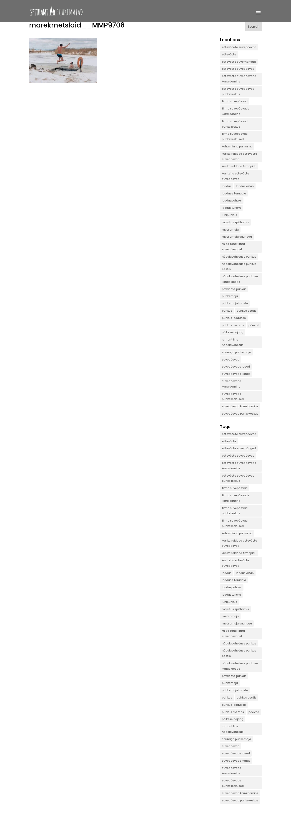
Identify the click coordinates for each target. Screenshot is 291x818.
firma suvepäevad (235, 101)
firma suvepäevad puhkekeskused (235, 136)
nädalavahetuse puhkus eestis (239, 266)
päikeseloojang (232, 332)
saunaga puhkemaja (236, 352)
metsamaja (230, 229)
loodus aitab (245, 186)
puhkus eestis (246, 311)
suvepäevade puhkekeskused (233, 396)
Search (253, 26)
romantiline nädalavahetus (232, 342)
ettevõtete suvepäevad (239, 47)
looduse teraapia (234, 193)
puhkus (227, 311)
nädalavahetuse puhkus (239, 257)
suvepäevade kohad (236, 374)
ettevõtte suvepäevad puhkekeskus (238, 91)
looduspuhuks (232, 200)
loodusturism (231, 208)
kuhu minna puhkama (237, 146)
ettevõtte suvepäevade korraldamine (239, 78)
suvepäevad (230, 359)
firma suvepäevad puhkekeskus (235, 124)
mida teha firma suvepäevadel (233, 246)
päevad (253, 325)
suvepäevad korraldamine (240, 406)
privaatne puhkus (234, 289)
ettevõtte (229, 54)
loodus (226, 186)
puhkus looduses (234, 318)
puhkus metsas (233, 325)
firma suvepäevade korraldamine (235, 111)
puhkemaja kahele (235, 303)
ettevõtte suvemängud (239, 62)
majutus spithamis (235, 222)
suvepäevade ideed (236, 366)
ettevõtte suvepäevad (238, 69)
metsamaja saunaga (237, 237)
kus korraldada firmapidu (239, 166)
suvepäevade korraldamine (231, 383)
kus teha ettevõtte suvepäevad (235, 176)
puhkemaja (230, 296)
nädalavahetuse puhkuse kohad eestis (240, 279)
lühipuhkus (229, 215)
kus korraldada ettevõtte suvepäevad (239, 156)
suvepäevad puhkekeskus (240, 413)
